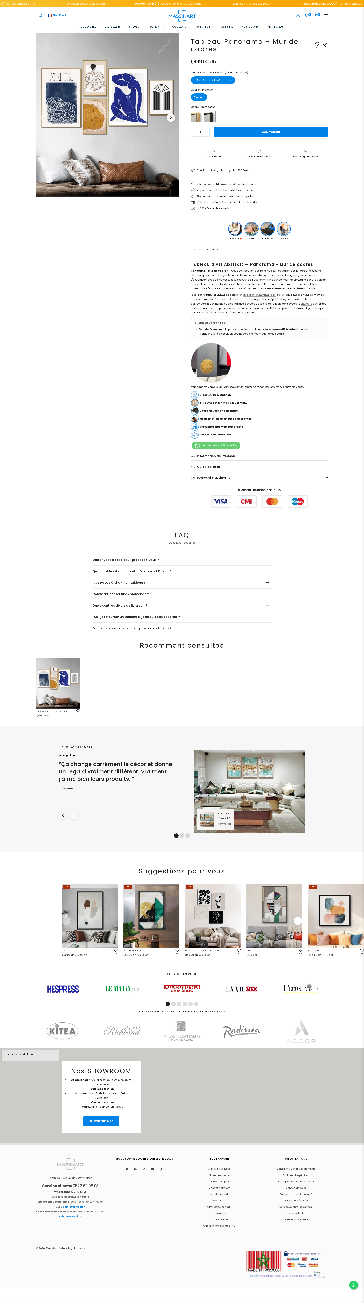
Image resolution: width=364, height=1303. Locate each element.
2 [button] (182, 835)
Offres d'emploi (219, 1181)
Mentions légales (296, 1188)
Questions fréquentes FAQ (219, 1226)
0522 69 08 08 (70, 1185)
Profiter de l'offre (166, 3)
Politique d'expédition (296, 1175)
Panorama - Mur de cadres (51, 711)
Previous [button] (44, 117)
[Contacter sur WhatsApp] (353, 1285)
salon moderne (236, 299)
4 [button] (185, 1004)
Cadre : (203, 107)
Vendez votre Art (219, 1188)
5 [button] (190, 1004)
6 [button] (196, 1004)
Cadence (67, 950)
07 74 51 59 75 (70, 1192)
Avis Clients (219, 1200)
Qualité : (202, 89)
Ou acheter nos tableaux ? (296, 1219)
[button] (40, 15)
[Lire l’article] (63, 989)
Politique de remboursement (296, 1181)
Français (57, 16)
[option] (107, 115)
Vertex (250, 950)
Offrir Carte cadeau (219, 1207)
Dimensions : (219, 72)
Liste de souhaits (219, 1194)
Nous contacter (296, 1213)
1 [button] (176, 835)
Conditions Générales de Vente (296, 1169)
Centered (313, 950)
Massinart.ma (55, 1248)
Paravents (219, 1213)
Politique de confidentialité (296, 1194)
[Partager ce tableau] (324, 45)
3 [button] (187, 835)
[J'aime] (78, 711)
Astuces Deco (219, 1219)
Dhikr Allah (224, 813)
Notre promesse (219, 1175)
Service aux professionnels (296, 1207)
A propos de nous (219, 1169)
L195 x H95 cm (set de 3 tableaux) (213, 80)
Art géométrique (133, 950)
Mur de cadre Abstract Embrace (203, 950)
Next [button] (171, 117)
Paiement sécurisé (296, 1200)
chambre (306, 304)
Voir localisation (74, 1206)
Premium (199, 97)
